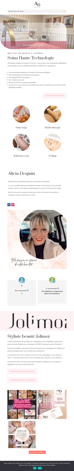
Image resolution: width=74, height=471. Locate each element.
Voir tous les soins (54, 95)
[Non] (72, 466)
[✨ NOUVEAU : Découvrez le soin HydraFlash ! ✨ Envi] (22, 434)
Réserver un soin (33, 45)
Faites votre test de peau (22, 371)
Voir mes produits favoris (22, 380)
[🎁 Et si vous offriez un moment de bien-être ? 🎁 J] (52, 404)
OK (35, 468)
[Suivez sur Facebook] (9, 204)
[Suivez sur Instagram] (12, 204)
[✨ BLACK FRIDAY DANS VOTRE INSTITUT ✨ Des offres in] (22, 404)
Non (40, 468)
